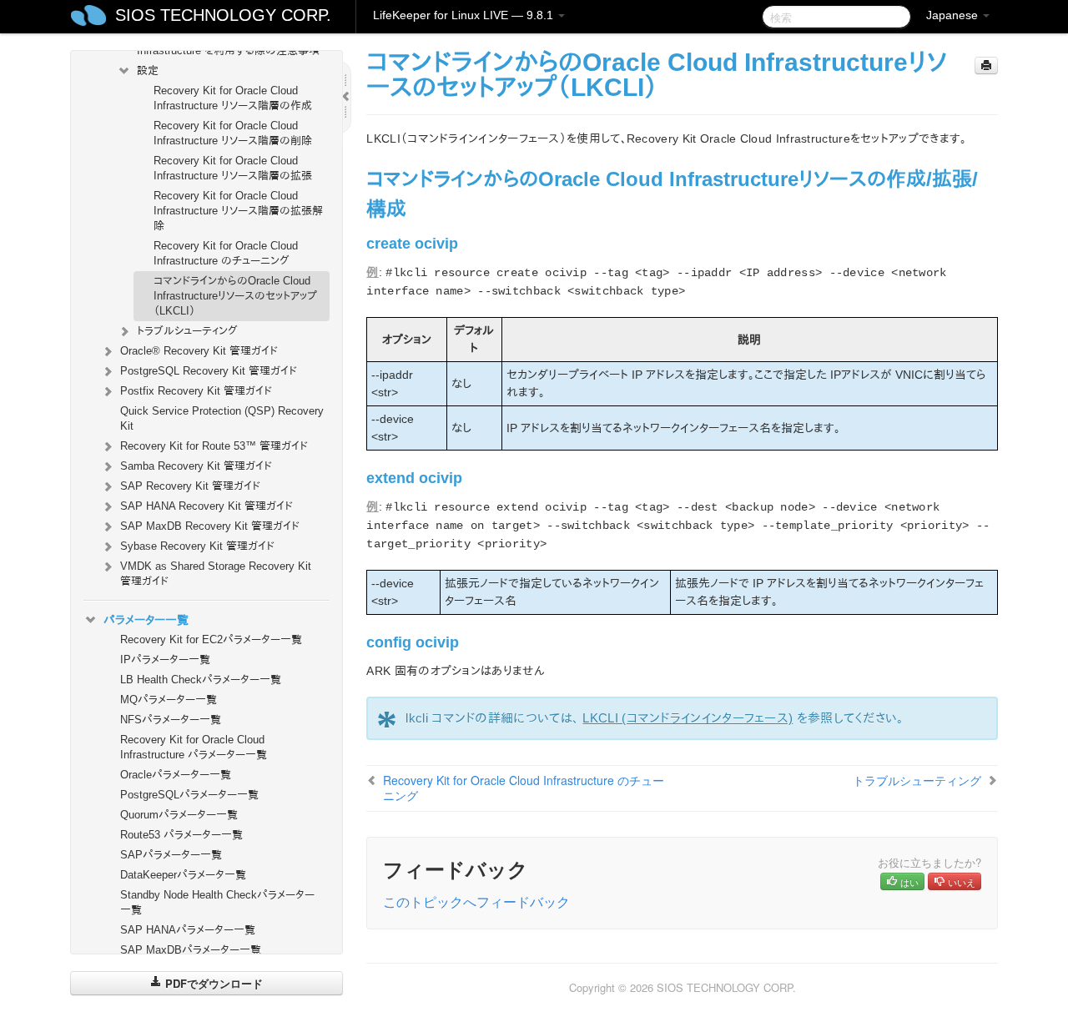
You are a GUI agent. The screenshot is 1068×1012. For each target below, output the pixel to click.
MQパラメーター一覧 (168, 699)
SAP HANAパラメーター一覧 (187, 930)
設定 (148, 70)
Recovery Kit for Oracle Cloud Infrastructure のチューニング (226, 253)
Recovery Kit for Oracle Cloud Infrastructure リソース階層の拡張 (233, 168)
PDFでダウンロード (212, 983)
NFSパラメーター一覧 (170, 719)
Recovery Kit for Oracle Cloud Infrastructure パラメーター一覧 (193, 747)
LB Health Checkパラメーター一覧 (200, 679)
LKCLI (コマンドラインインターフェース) (687, 718)
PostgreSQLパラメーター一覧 (189, 794)
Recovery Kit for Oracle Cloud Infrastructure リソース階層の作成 (233, 98)
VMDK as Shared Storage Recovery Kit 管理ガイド (215, 573)
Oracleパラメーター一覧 (175, 774)
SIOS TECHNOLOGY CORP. (223, 15)
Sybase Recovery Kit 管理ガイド (197, 546)
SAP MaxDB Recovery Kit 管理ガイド (210, 526)
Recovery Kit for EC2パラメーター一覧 (211, 639)
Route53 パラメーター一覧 (181, 834)
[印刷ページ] (986, 65)
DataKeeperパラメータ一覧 (183, 875)
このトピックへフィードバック (476, 901)
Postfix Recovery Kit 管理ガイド (196, 391)
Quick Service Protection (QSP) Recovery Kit (222, 418)
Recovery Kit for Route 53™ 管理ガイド (214, 446)
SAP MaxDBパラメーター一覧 (190, 950)
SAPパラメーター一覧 (171, 854)
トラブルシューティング (187, 331)
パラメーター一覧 (146, 620)
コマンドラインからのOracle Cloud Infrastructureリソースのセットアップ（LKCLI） (235, 295)
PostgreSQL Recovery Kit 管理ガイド (208, 371)
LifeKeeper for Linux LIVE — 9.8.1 (465, 15)
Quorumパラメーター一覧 (179, 814)
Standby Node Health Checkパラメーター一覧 (217, 902)
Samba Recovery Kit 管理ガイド (196, 466)
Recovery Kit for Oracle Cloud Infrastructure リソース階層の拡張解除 (238, 210)
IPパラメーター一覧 (165, 659)
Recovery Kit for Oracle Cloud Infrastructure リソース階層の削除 (233, 133)
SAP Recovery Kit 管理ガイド (190, 486)
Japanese (953, 15)
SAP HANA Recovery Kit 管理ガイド (206, 506)
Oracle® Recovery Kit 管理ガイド (199, 351)
